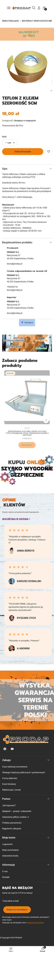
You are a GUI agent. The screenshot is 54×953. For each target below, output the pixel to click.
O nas (5, 871)
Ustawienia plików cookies (14, 817)
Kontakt (5, 877)
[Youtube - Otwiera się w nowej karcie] (12, 749)
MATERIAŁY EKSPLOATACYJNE (37, 21)
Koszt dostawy (9, 784)
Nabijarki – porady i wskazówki (16, 811)
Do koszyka (27, 445)
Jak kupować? (9, 805)
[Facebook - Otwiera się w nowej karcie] (4, 749)
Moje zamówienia (10, 850)
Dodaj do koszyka (23, 151)
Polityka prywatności (11, 823)
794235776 (12, 287)
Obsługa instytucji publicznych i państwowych (23, 772)
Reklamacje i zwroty (11, 790)
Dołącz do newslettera (17, 909)
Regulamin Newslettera (35, 923)
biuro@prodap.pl (14, 263)
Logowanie (7, 844)
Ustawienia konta (10, 855)
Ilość (4, 136)
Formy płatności (9, 778)
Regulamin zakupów (11, 828)
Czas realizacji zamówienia (14, 766)
